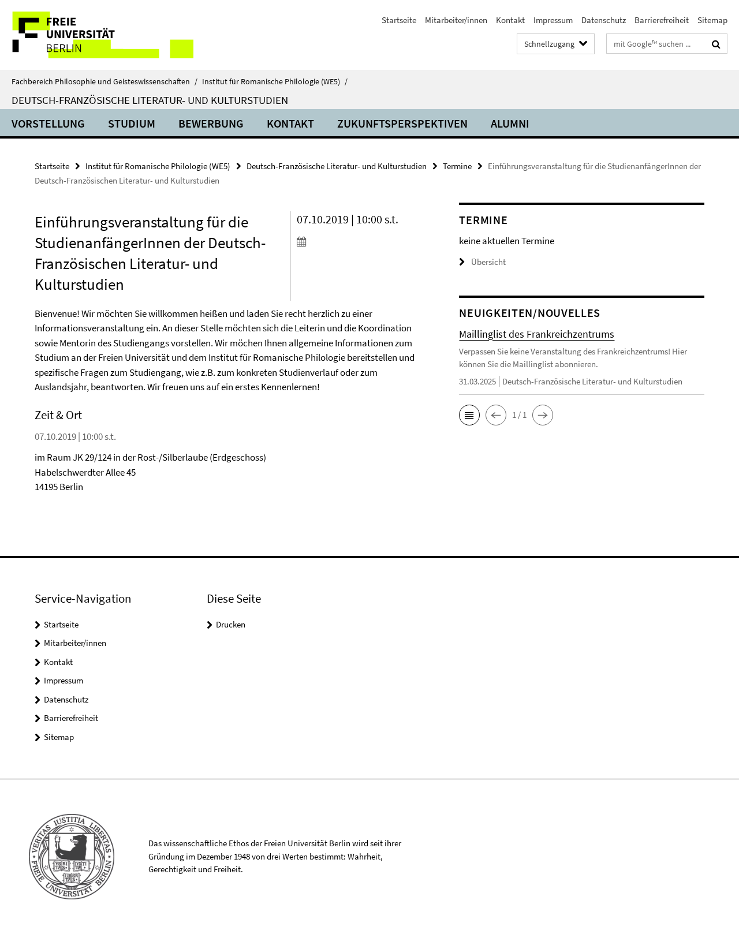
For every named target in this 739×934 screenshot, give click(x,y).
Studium (131, 123)
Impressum (553, 19)
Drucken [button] (230, 624)
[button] (469, 415)
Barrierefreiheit (662, 19)
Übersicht (488, 261)
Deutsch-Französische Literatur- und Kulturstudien (150, 100)
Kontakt (510, 19)
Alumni (510, 123)
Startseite (399, 19)
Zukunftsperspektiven (402, 123)
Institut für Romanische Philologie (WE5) (275, 81)
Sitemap (712, 19)
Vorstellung (48, 123)
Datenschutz (603, 19)
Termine (457, 165)
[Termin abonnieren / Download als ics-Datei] (357, 241)
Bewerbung (211, 123)
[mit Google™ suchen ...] (716, 44)
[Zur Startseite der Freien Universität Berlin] (96, 35)
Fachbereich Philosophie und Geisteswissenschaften (104, 81)
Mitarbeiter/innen (456, 19)
